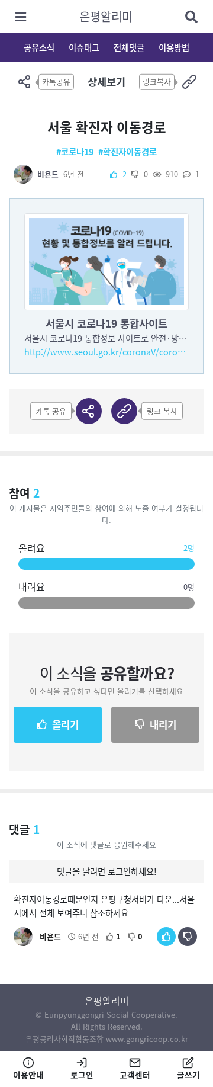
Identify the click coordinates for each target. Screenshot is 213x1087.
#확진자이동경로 (127, 151)
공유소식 (39, 47)
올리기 (65, 724)
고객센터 (135, 1074)
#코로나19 (74, 151)
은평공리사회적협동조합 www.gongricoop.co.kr (106, 1038)
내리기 (163, 724)
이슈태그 (84, 47)
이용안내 (28, 1074)
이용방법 (174, 47)
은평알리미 (106, 16)
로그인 (81, 1074)
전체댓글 (129, 47)
